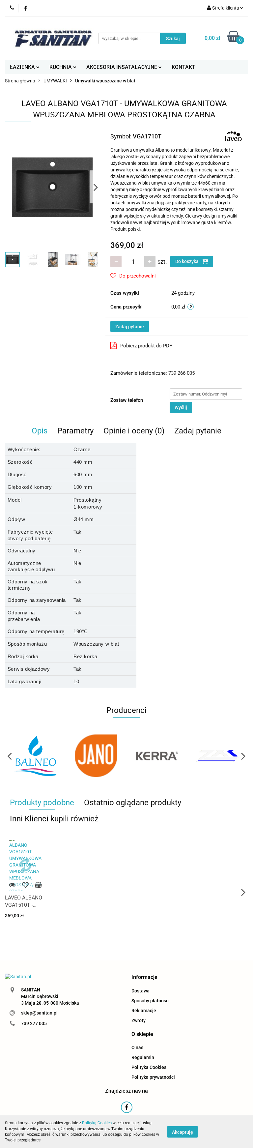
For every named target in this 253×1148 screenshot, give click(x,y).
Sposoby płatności (150, 1000)
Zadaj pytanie (129, 326)
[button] (144, 977)
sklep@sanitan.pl (39, 1013)
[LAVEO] (233, 135)
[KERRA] (138, 755)
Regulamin (142, 1057)
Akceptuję (182, 1131)
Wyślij (181, 407)
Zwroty (138, 1020)
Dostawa (140, 990)
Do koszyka (187, 261)
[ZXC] (199, 755)
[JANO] (78, 755)
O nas (137, 1047)
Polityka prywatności (153, 1077)
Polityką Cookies (97, 1123)
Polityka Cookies (148, 1067)
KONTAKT (183, 67)
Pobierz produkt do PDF (146, 346)
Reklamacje (143, 1010)
